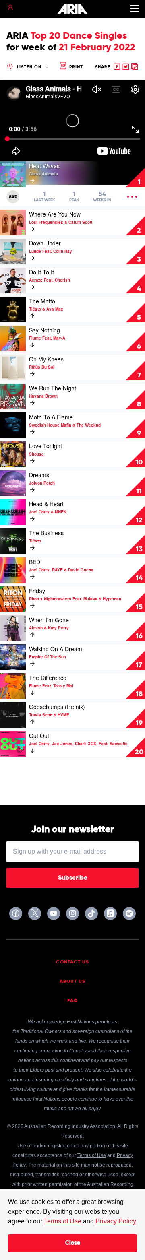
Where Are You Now (55, 214)
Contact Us (72, 962)
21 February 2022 (97, 47)
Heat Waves (44, 166)
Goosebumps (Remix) (57, 707)
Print (75, 67)
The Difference (47, 678)
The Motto (42, 301)
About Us (72, 981)
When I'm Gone (49, 620)
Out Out (39, 736)
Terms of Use (62, 1221)
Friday (37, 591)
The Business (46, 533)
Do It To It (41, 272)
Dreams (39, 475)
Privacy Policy (115, 1221)
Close (72, 1243)
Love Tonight (45, 446)
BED (34, 562)
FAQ (72, 1000)
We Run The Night (52, 388)
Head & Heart (46, 504)
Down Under (45, 243)
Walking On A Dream (55, 649)
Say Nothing (44, 330)
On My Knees (46, 359)
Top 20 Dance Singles (79, 36)
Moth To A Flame (51, 417)
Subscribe (72, 878)
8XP (13, 197)
